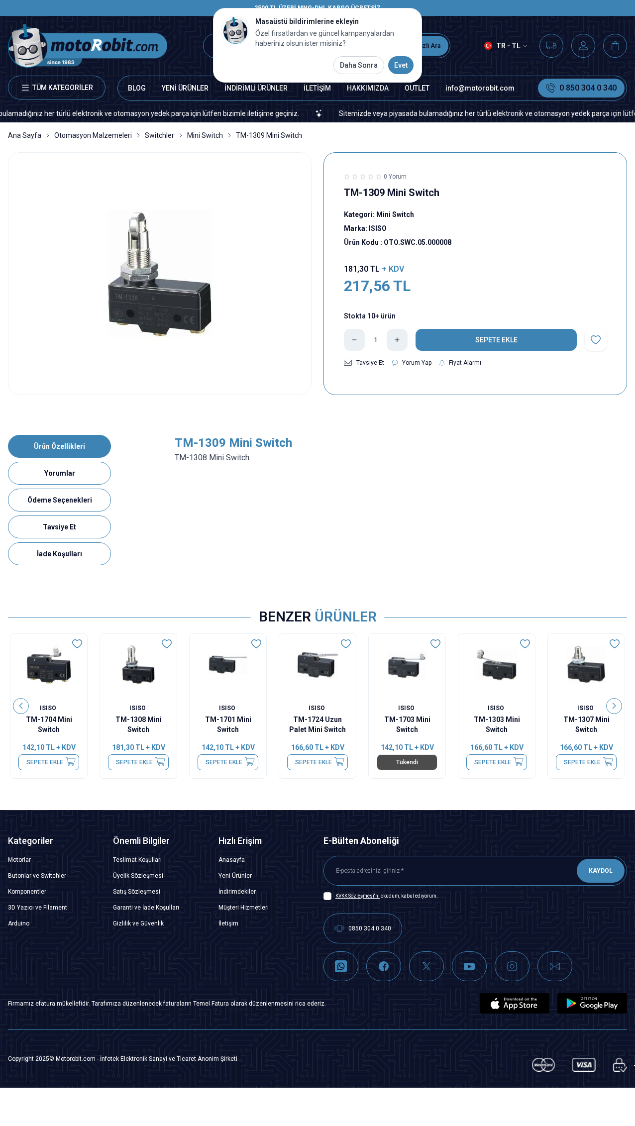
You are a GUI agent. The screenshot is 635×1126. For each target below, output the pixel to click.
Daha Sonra (359, 65)
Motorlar (19, 859)
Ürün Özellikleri (59, 446)
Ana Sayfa (24, 135)
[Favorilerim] (551, 46)
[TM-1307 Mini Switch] (586, 664)
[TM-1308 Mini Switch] (138, 664)
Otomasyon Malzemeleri (93, 135)
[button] (21, 706)
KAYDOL (601, 870)
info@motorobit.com (480, 88)
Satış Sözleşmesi (136, 891)
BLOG (137, 88)
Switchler (159, 135)
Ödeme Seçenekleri (59, 500)
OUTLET (417, 88)
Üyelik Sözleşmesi (138, 875)
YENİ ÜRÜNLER (185, 88)
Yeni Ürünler (235, 875)
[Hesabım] (583, 46)
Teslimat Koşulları (137, 859)
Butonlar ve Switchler (37, 875)
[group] (159, 274)
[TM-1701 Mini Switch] (228, 664)
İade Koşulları (59, 554)
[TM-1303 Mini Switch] (496, 664)
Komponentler (27, 891)
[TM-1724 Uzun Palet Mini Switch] (317, 664)
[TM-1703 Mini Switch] (407, 664)
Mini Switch (205, 135)
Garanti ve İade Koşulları (146, 907)
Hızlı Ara (428, 45)
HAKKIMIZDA (368, 88)
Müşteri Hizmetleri (243, 907)
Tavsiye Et (59, 527)
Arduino (18, 923)
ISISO (49, 707)
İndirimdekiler (237, 891)
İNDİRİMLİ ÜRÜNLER (256, 88)
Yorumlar (59, 473)
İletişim (228, 923)
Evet (401, 65)
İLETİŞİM (317, 88)
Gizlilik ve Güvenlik (138, 923)
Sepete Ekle (44, 761)
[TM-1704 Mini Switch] (48, 664)
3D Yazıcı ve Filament (37, 907)
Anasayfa (231, 859)
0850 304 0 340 (369, 928)
